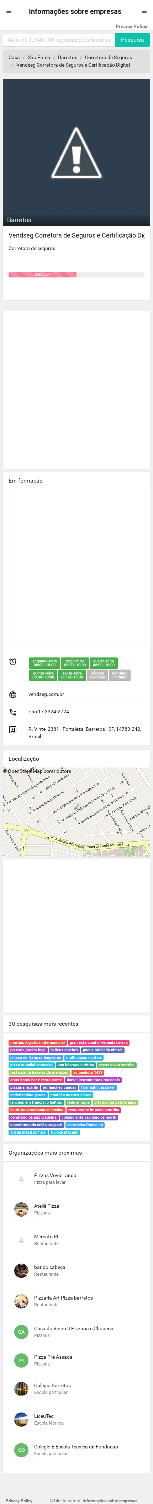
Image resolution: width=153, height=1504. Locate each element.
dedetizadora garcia (28, 1095)
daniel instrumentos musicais (93, 1080)
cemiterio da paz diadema (33, 1117)
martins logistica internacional (37, 1042)
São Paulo (39, 57)
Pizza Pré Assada (53, 1357)
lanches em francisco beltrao (36, 1102)
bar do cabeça (49, 1267)
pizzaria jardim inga (28, 1050)
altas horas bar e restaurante (36, 1080)
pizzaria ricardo (24, 1087)
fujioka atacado (64, 1132)
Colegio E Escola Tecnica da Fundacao (76, 1447)
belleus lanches (64, 1050)
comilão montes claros (71, 1095)
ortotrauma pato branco (115, 1102)
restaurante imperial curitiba (93, 1110)
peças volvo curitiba (116, 1065)
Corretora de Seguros (108, 57)
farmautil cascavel (98, 1087)
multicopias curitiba (84, 1057)
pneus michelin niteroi (102, 1050)
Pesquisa (132, 39)
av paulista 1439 (87, 1072)
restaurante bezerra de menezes (39, 1072)
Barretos (67, 57)
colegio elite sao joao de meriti (89, 1117)
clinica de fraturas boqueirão (35, 1057)
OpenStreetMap (25, 771)
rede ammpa (78, 1102)
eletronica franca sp (85, 1125)
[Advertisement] (76, 387)
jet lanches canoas (59, 1087)
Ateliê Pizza (46, 1206)
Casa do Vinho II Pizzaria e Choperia (74, 1328)
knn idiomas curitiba (76, 1065)
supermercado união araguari (36, 1125)
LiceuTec (43, 1416)
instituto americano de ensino (36, 1110)
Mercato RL (47, 1236)
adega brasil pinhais (28, 1132)
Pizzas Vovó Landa (55, 1175)
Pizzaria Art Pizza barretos (63, 1298)
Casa (14, 57)
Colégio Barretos (52, 1385)
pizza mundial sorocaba (31, 1065)
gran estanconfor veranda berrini (99, 1042)
